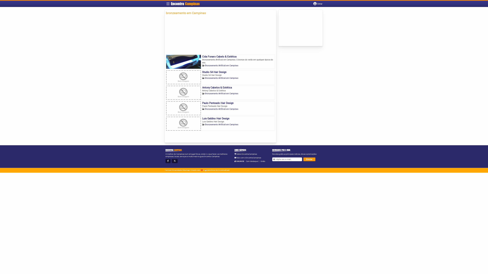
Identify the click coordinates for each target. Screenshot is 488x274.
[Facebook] (168, 161)
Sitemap (186, 170)
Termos (168, 170)
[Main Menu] (168, 3)
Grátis (263, 161)
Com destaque (252, 161)
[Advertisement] (220, 35)
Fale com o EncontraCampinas (249, 158)
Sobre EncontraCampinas (247, 154)
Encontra (185, 3)
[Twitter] (175, 161)
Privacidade (177, 170)
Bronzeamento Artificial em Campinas (221, 65)
